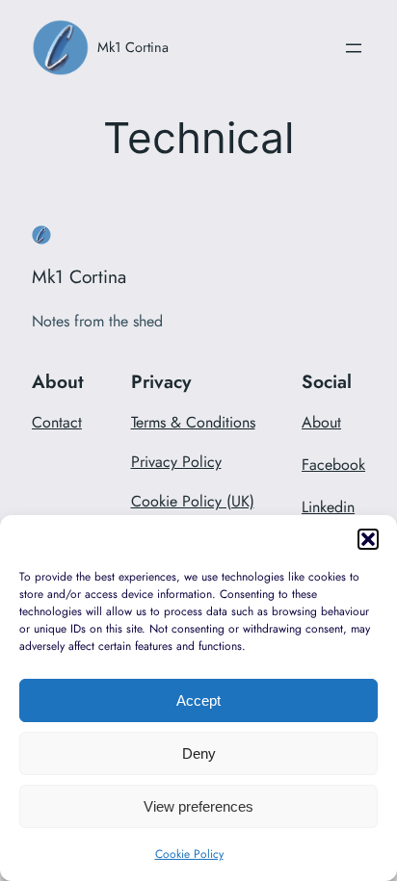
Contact (57, 422)
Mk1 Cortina (133, 47)
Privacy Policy (176, 462)
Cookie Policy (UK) (192, 501)
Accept (198, 700)
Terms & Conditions (193, 422)
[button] (368, 539)
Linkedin (328, 507)
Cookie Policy (189, 854)
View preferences (198, 806)
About (321, 422)
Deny (199, 753)
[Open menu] (353, 48)
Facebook (333, 464)
